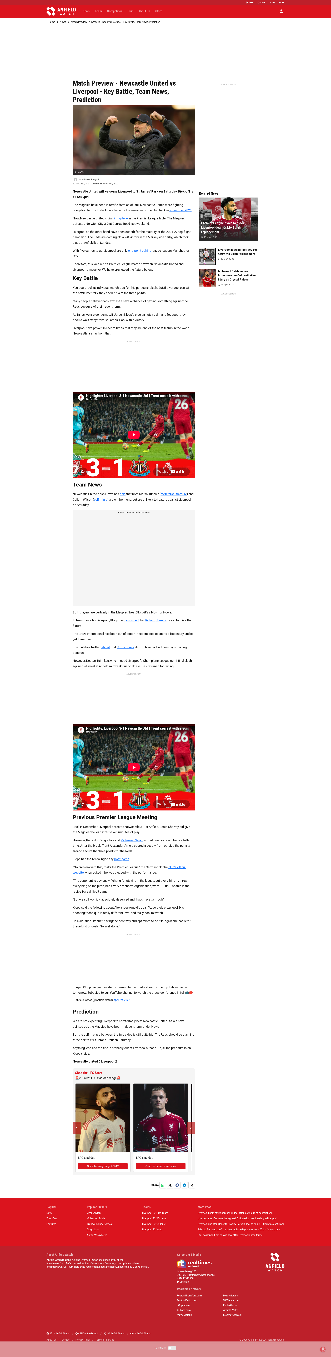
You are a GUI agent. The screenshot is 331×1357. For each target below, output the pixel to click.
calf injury (100, 499)
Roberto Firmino (156, 620)
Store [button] (158, 11)
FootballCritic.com (187, 1300)
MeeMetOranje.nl (232, 1315)
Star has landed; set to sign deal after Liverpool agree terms (230, 1235)
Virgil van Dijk (94, 1213)
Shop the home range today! (161, 1166)
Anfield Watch (230, 1310)
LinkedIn (184, 1281)
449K (262, 2)
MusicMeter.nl (230, 1295)
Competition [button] (115, 11)
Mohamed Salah (132, 840)
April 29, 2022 (121, 1000)
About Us (52, 1339)
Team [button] (98, 11)
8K (283, 2)
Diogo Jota (93, 1229)
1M (273, 2)
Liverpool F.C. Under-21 (154, 1224)
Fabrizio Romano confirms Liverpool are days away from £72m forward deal (239, 1229)
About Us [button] (144, 11)
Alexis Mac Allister (97, 1235)
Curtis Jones (125, 647)
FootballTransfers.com (189, 1295)
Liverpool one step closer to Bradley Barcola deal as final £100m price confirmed (241, 1224)
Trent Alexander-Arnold (100, 1224)
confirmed (131, 620)
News (63, 22)
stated (105, 647)
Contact (66, 1339)
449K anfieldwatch (88, 1333)
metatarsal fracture (174, 494)
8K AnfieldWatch (142, 1333)
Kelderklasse (230, 1305)
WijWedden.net (231, 1300)
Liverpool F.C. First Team (155, 1213)
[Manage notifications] (323, 1349)
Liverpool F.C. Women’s (154, 1218)
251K (250, 2)
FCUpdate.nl (183, 1305)
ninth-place (120, 218)
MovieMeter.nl (184, 1315)
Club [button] (130, 11)
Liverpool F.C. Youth (152, 1229)
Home (52, 22)
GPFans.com (184, 1310)
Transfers (52, 1218)
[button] (281, 11)
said (123, 494)
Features (51, 1224)
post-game (121, 859)
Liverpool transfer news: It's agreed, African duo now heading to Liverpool (237, 1218)
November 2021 (180, 210)
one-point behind (139, 250)
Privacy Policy (83, 1339)
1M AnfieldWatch (115, 1333)
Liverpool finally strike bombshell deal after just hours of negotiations (235, 1213)
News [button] (86, 11)
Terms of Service (105, 1339)
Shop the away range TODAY (103, 1166)
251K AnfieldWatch (59, 1333)
